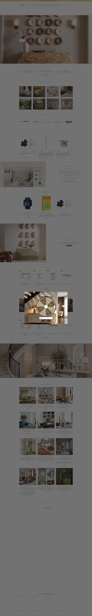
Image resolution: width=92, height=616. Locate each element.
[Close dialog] (66, 293)
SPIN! (46, 320)
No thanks (46, 322)
